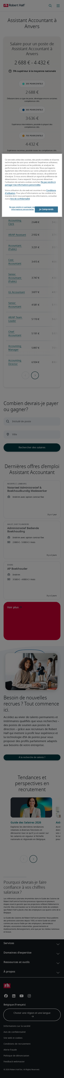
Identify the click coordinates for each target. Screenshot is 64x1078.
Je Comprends (46, 209)
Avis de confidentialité (20, 199)
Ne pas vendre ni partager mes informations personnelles (22, 208)
